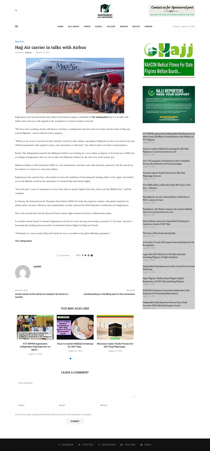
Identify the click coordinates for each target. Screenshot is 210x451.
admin (28, 52)
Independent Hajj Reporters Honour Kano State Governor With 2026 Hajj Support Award (165, 304)
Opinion (148, 26)
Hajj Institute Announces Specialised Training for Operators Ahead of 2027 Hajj (166, 223)
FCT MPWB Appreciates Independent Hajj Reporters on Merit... (35, 346)
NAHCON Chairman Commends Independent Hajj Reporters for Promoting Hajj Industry (166, 292)
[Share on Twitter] (85, 255)
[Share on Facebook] (82, 255)
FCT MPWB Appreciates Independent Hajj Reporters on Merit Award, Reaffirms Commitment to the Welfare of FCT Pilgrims (169, 136)
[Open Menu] (16, 26)
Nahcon (124, 26)
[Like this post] (79, 255)
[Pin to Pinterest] (88, 255)
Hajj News (73, 26)
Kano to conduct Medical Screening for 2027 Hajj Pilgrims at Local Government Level (165, 150)
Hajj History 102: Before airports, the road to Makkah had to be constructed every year (167, 211)
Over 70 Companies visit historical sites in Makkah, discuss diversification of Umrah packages (166, 162)
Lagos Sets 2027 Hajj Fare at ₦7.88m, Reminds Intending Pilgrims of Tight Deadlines (164, 256)
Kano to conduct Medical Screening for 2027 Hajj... (75, 345)
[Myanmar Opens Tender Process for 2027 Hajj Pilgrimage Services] (115, 327)
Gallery (111, 26)
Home (60, 26)
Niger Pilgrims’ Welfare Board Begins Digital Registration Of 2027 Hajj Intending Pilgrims (163, 280)
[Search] (16, 10)
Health (136, 26)
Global (98, 26)
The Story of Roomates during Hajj (159, 233)
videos (87, 26)
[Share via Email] (92, 255)
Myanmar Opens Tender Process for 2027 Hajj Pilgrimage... (115, 345)
